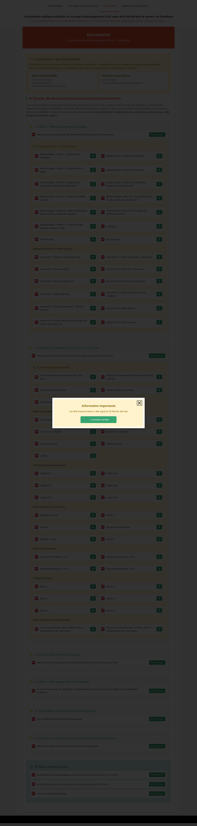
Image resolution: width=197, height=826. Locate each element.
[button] (139, 403)
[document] (98, 413)
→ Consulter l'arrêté (98, 419)
